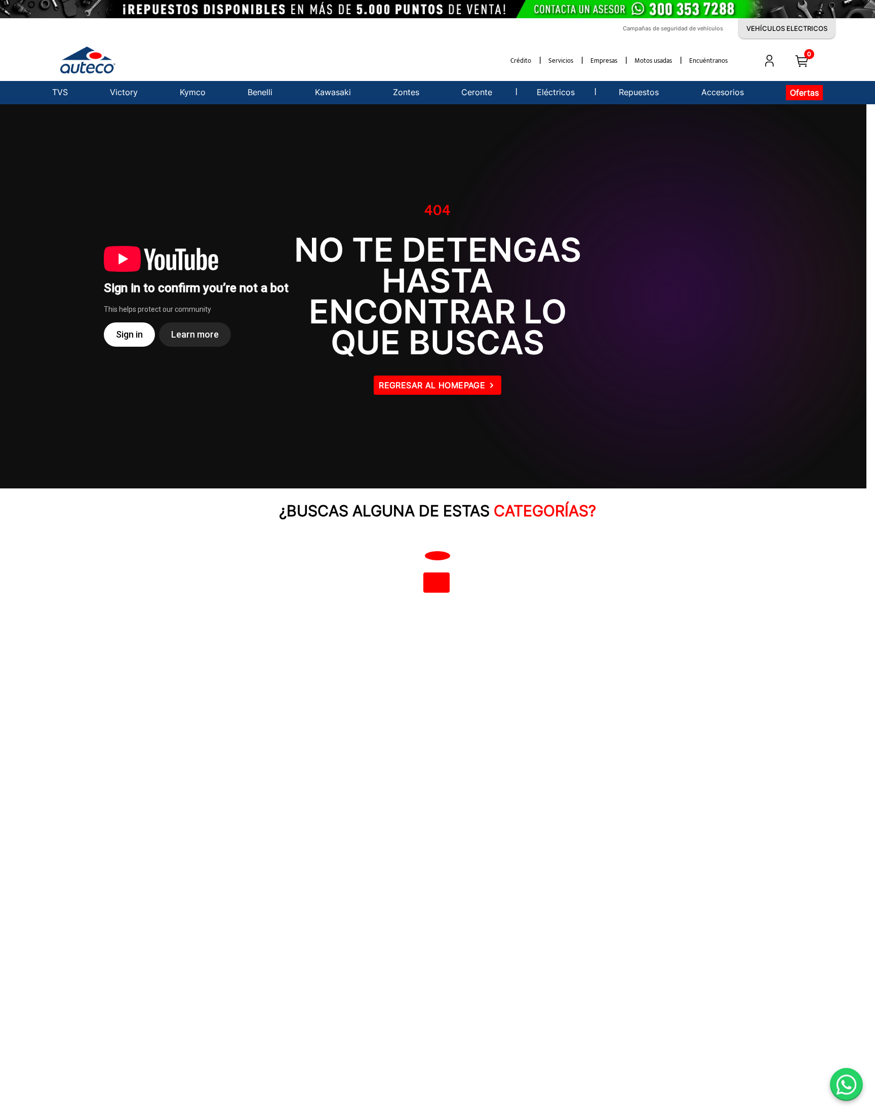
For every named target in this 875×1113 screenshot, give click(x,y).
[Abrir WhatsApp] (846, 1084)
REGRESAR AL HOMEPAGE (432, 385)
